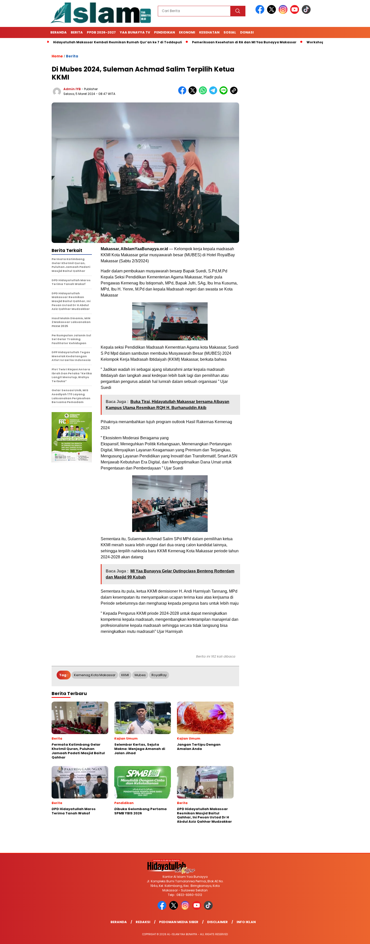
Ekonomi (187, 32)
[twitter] (272, 13)
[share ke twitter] (194, 93)
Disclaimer (217, 922)
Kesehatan (209, 32)
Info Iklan (246, 922)
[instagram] (284, 13)
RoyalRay (159, 675)
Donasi (247, 32)
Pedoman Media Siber (178, 922)
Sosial (230, 32)
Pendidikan (164, 32)
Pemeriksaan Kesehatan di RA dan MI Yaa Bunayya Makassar (218, 42)
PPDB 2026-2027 (101, 32)
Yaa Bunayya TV (135, 32)
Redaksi (143, 922)
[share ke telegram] (214, 93)
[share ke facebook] (183, 93)
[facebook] (260, 13)
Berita (77, 32)
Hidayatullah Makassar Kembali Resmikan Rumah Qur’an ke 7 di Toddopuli (91, 42)
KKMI (125, 675)
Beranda (58, 32)
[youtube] (295, 13)
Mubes (140, 675)
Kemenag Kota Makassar (95, 675)
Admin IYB (72, 89)
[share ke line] (224, 93)
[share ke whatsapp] (204, 93)
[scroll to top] (355, 936)
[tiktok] (306, 13)
